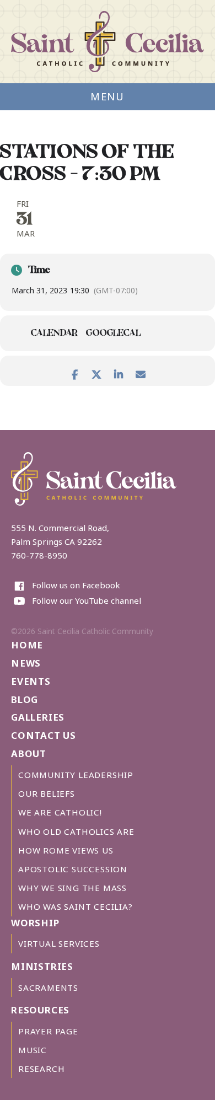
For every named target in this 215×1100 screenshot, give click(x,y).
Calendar (54, 334)
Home (27, 644)
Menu (107, 96)
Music (32, 1049)
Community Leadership (75, 774)
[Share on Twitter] (96, 372)
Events (31, 681)
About (28, 753)
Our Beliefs (46, 793)
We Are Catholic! (60, 812)
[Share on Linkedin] (119, 372)
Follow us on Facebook (76, 585)
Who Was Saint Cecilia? (75, 906)
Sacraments (48, 987)
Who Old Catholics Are (76, 831)
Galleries (37, 717)
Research (41, 1068)
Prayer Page (48, 1031)
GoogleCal (113, 334)
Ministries (42, 966)
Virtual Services (59, 943)
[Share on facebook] (74, 372)
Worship (35, 922)
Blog (24, 699)
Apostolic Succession (72, 868)
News (26, 663)
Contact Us (43, 735)
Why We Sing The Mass (72, 887)
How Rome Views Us (66, 850)
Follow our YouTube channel (86, 600)
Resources (40, 1010)
